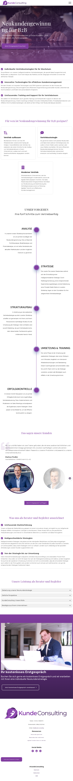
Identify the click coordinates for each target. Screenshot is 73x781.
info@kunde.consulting (38, 728)
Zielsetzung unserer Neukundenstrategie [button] (17, 590)
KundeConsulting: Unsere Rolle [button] (13, 600)
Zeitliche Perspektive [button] (9, 595)
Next (70, 478)
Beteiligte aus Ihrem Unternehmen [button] (14, 605)
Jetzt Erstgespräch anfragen (36, 503)
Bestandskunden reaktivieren (36, 737)
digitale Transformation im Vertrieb (37, 740)
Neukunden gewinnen (36, 734)
